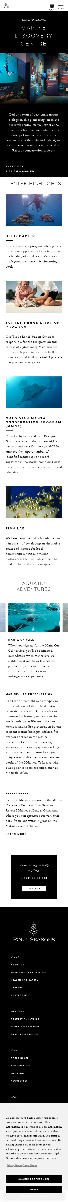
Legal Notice (30, 1165)
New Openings (21, 1065)
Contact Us (19, 995)
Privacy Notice (14, 1165)
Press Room (19, 1058)
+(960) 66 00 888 (34, 877)
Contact (34, 888)
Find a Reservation (25, 1026)
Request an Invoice (25, 1019)
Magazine (18, 1073)
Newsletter (19, 1081)
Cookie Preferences (34, 1179)
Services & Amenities (34, 20)
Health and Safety (25, 980)
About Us (17, 965)
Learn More (16, 833)
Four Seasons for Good (28, 972)
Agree (34, 1189)
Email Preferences (25, 1034)
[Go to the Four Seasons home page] (6, 5)
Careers (17, 987)
